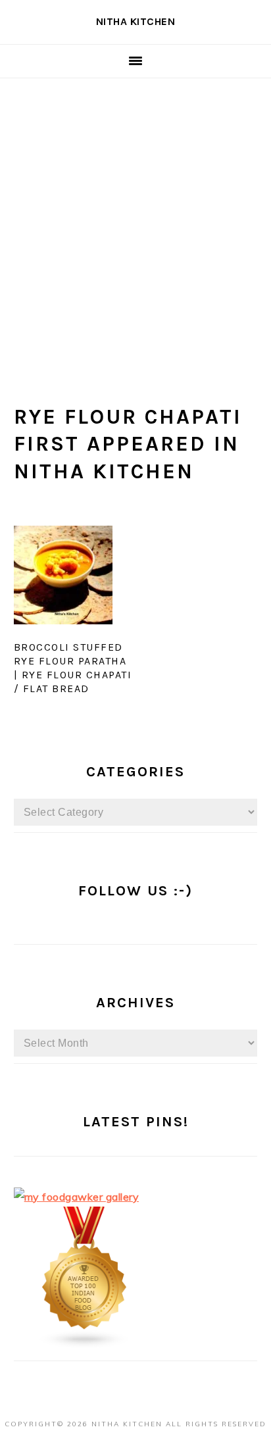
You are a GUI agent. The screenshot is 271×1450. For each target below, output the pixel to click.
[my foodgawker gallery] (76, 1196)
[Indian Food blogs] (85, 1344)
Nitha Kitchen (136, 21)
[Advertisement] (135, 220)
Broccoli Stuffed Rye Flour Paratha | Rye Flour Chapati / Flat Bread (73, 667)
